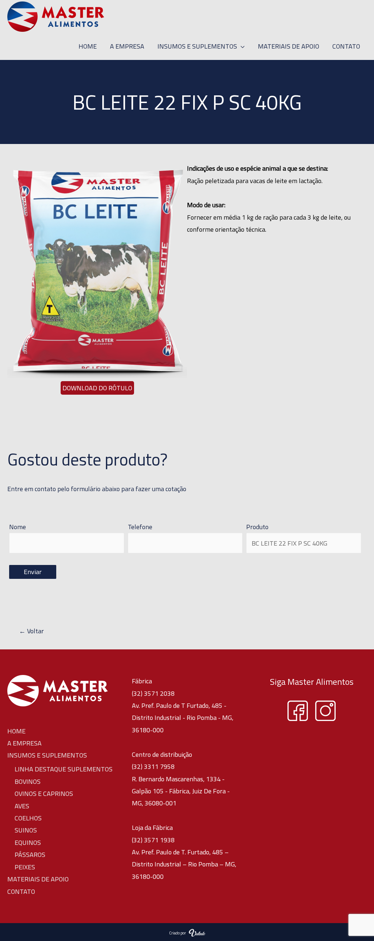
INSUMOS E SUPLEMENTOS (47, 755)
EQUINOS (28, 842)
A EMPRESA (24, 743)
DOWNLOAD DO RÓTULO (97, 388)
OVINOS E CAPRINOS (44, 793)
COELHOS (28, 818)
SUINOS (26, 830)
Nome (17, 527)
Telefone (140, 527)
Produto (257, 527)
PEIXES (25, 867)
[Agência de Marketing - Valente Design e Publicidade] (197, 932)
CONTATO (21, 891)
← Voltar (25, 631)
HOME (16, 731)
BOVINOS (28, 781)
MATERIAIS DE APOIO (38, 879)
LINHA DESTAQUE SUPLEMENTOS (63, 769)
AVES (22, 806)
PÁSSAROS (30, 855)
